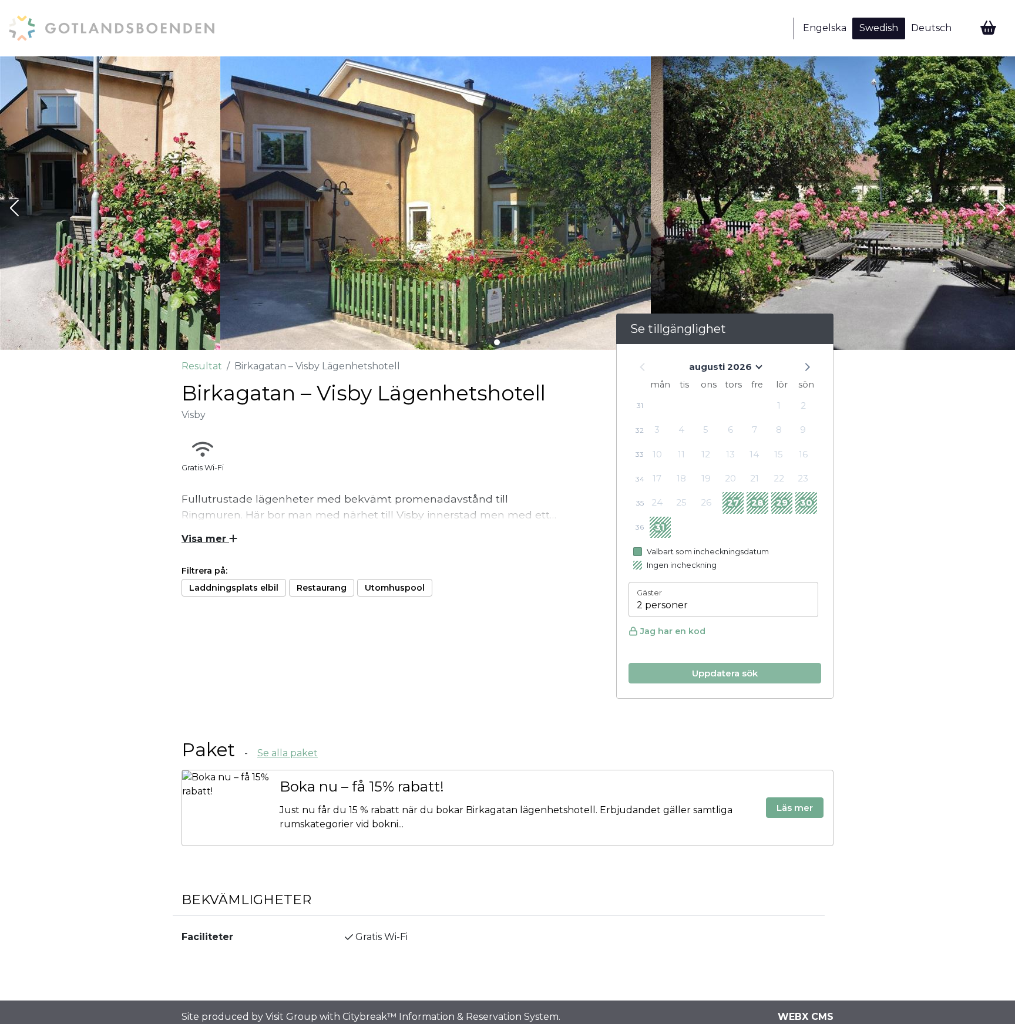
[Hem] (111, 28)
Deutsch (931, 27)
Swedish (878, 27)
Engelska (824, 27)
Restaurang (322, 587)
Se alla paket (287, 753)
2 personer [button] (662, 605)
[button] (14, 209)
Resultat (202, 366)
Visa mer (205, 538)
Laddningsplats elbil (233, 587)
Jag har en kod (672, 631)
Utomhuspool (395, 587)
